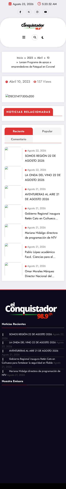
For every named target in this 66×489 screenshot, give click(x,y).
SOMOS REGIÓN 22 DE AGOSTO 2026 (40, 158)
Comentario (18, 139)
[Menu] (23, 37)
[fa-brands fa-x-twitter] (29, 12)
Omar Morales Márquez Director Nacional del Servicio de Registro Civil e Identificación (41, 274)
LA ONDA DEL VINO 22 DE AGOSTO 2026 (43, 177)
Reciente (18, 131)
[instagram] (37, 12)
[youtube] (45, 12)
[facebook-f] (20, 12)
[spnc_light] (43, 38)
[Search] (35, 37)
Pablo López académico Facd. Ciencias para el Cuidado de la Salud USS (41, 254)
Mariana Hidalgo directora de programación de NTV (41, 235)
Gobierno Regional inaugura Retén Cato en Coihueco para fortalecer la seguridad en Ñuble (42, 216)
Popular (47, 131)
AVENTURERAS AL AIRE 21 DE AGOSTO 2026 (42, 196)
